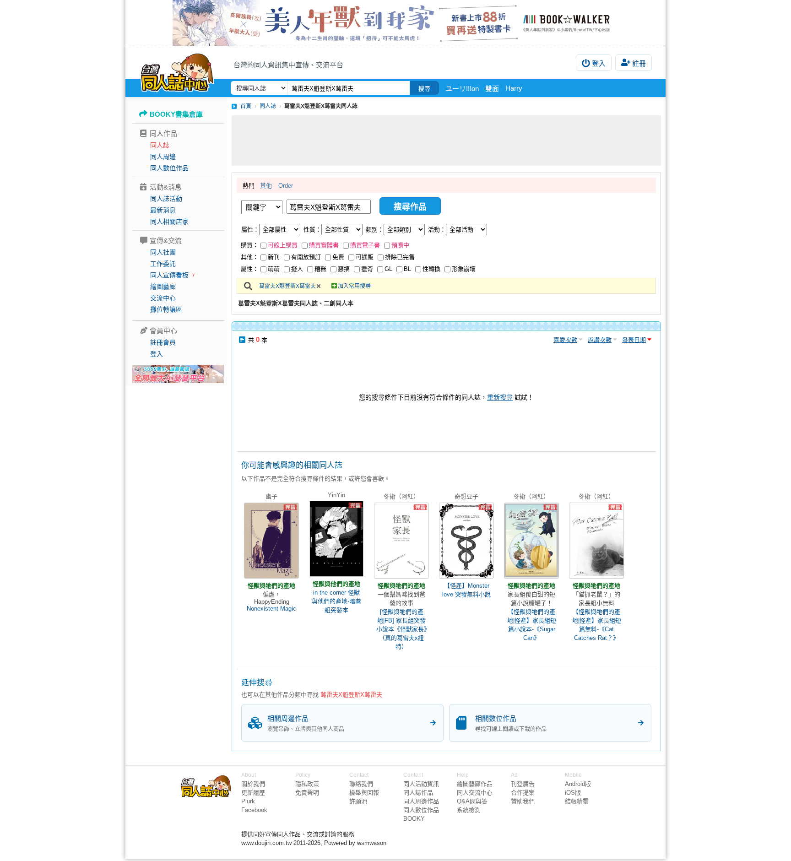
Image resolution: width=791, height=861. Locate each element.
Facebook (254, 810)
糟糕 (320, 268)
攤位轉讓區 (166, 309)
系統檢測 (469, 810)
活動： (437, 229)
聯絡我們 (361, 783)
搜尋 (424, 88)
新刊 (274, 257)
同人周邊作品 (421, 801)
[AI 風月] (178, 377)
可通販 (365, 257)
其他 (266, 185)
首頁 (245, 106)
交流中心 (163, 298)
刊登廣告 (523, 783)
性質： (312, 229)
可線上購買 (283, 245)
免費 (338, 257)
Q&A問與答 (472, 801)
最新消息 (163, 210)
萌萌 (274, 268)
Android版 (578, 783)
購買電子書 (365, 245)
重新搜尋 (500, 397)
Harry (513, 88)
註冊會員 (163, 342)
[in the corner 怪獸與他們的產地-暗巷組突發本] (336, 539)
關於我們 (253, 783)
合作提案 (523, 792)
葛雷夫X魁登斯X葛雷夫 (287, 286)
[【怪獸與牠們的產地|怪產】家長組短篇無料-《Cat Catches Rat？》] (596, 541)
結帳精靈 (577, 801)
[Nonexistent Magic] (271, 541)
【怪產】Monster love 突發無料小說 (466, 590)
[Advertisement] (446, 140)
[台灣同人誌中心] (177, 71)
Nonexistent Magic (271, 608)
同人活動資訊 (421, 783)
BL (407, 268)
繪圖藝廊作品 (475, 783)
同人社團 (163, 252)
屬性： (250, 229)
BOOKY (414, 818)
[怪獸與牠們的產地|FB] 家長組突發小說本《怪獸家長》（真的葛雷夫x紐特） (401, 629)
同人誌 (159, 145)
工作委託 (163, 263)
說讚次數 (600, 339)
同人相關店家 (169, 221)
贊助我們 (523, 801)
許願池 (358, 801)
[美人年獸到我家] (395, 23)
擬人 (297, 268)
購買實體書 (324, 245)
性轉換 (431, 268)
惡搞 (344, 268)
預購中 (400, 245)
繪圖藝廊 (163, 286)
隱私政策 (307, 783)
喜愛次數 (565, 339)
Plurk (248, 801)
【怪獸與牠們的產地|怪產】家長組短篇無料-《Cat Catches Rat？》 (596, 624)
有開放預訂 (306, 257)
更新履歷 (253, 792)
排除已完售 (400, 257)
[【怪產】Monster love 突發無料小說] (466, 541)
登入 (599, 63)
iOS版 (573, 792)
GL (388, 268)
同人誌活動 (166, 198)
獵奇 (367, 268)
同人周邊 (163, 156)
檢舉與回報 (364, 792)
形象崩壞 (464, 268)
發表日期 (634, 339)
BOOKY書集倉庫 (176, 114)
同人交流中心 (475, 792)
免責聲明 (307, 792)
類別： (375, 229)
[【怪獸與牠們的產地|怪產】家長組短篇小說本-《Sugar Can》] (531, 541)
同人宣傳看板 (169, 275)
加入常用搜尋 (354, 286)
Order (285, 185)
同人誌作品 (418, 792)
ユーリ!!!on (462, 88)
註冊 (639, 63)
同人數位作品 (169, 168)
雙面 (492, 88)
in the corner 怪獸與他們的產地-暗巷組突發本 (336, 601)
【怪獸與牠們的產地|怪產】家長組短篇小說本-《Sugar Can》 (531, 624)
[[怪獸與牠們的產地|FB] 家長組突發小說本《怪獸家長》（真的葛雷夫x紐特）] (401, 541)
